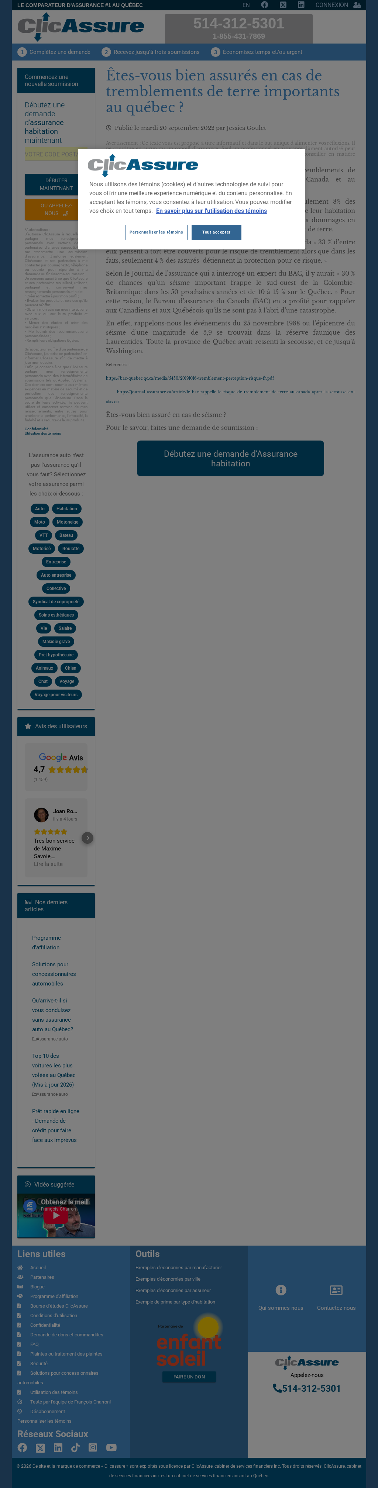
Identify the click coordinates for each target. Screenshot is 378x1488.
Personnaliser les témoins (156, 232)
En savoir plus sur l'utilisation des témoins (211, 210)
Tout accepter (216, 232)
